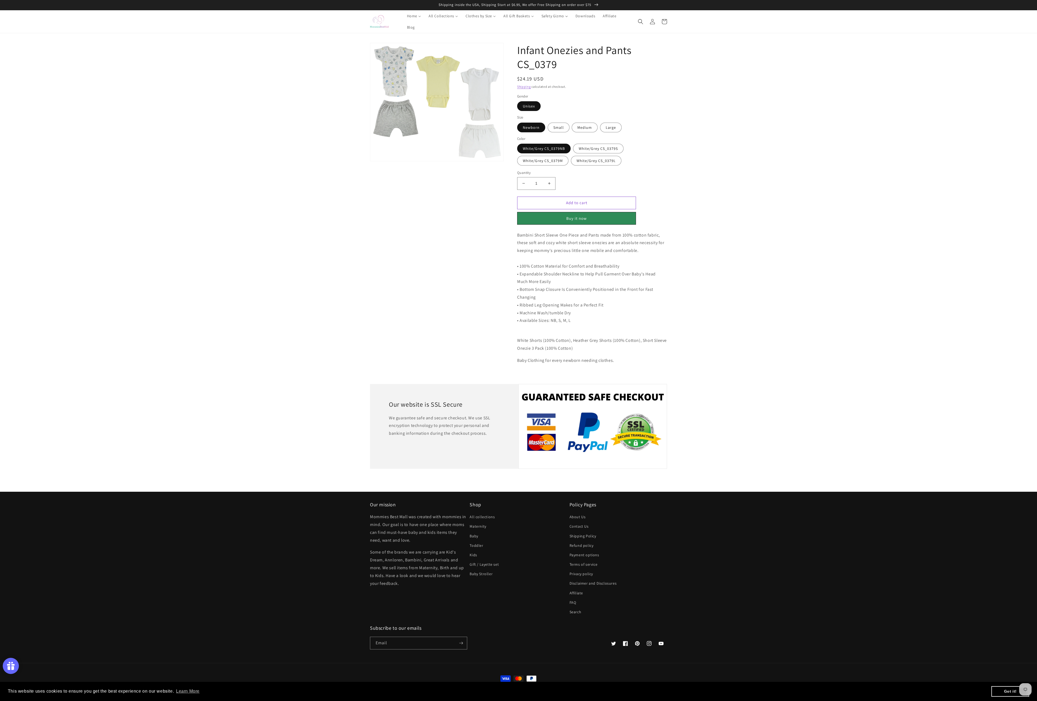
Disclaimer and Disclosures (593, 583)
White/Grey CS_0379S (598, 148)
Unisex (529, 106)
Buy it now (576, 218)
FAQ (573, 602)
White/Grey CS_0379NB (544, 148)
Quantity (524, 172)
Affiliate (576, 593)
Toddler (476, 545)
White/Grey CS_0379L (596, 160)
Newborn (531, 127)
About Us (578, 516)
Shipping (524, 87)
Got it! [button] (1010, 691)
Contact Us (579, 526)
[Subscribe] (461, 643)
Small (558, 127)
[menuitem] (410, 16)
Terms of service (584, 564)
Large (611, 127)
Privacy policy (581, 573)
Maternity (478, 526)
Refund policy (582, 545)
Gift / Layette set (484, 564)
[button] (641, 22)
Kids (473, 554)
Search (575, 611)
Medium (584, 127)
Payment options (584, 554)
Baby (474, 536)
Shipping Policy (583, 536)
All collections (482, 516)
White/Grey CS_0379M (543, 160)
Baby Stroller (481, 573)
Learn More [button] (188, 691)
